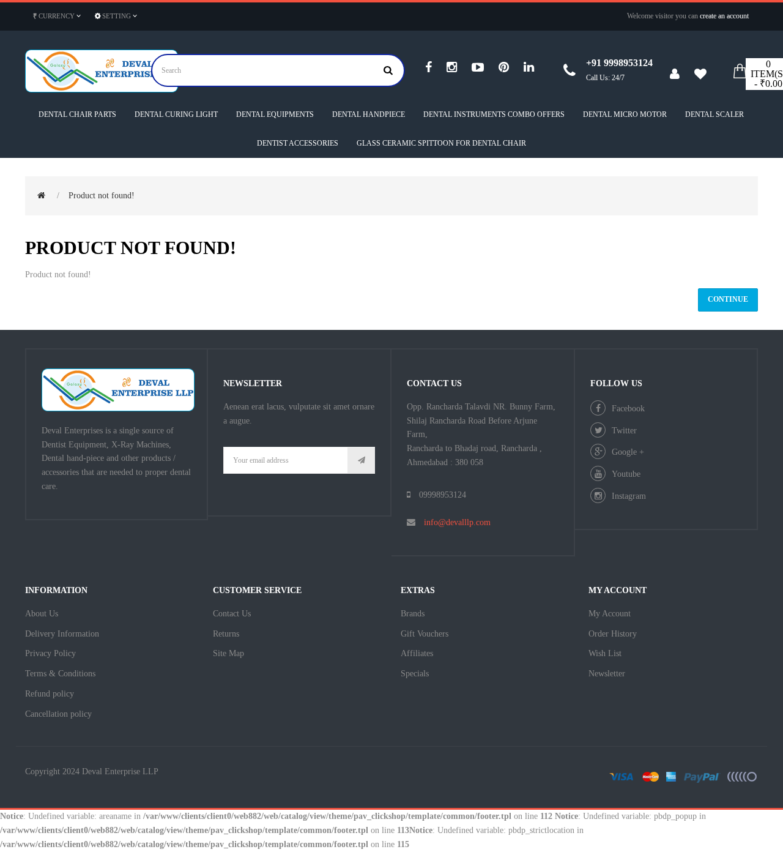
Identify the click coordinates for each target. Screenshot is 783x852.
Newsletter (606, 673)
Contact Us (232, 613)
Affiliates (417, 653)
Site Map (228, 653)
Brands (413, 613)
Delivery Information (62, 633)
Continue (728, 299)
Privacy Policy (50, 653)
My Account (609, 613)
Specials (415, 673)
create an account (724, 16)
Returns (226, 633)
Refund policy (49, 693)
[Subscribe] (361, 460)
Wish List (605, 653)
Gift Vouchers (424, 633)
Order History (612, 633)
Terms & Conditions (60, 673)
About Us (41, 613)
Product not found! (102, 195)
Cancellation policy (58, 714)
